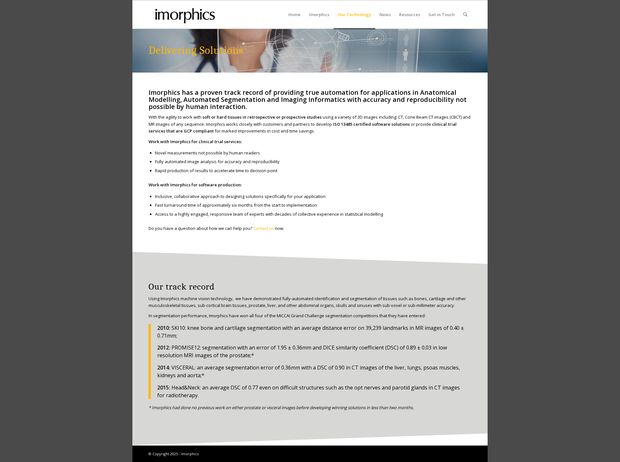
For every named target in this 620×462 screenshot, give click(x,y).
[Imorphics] (185, 14)
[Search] (465, 14)
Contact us (263, 228)
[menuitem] (294, 14)
